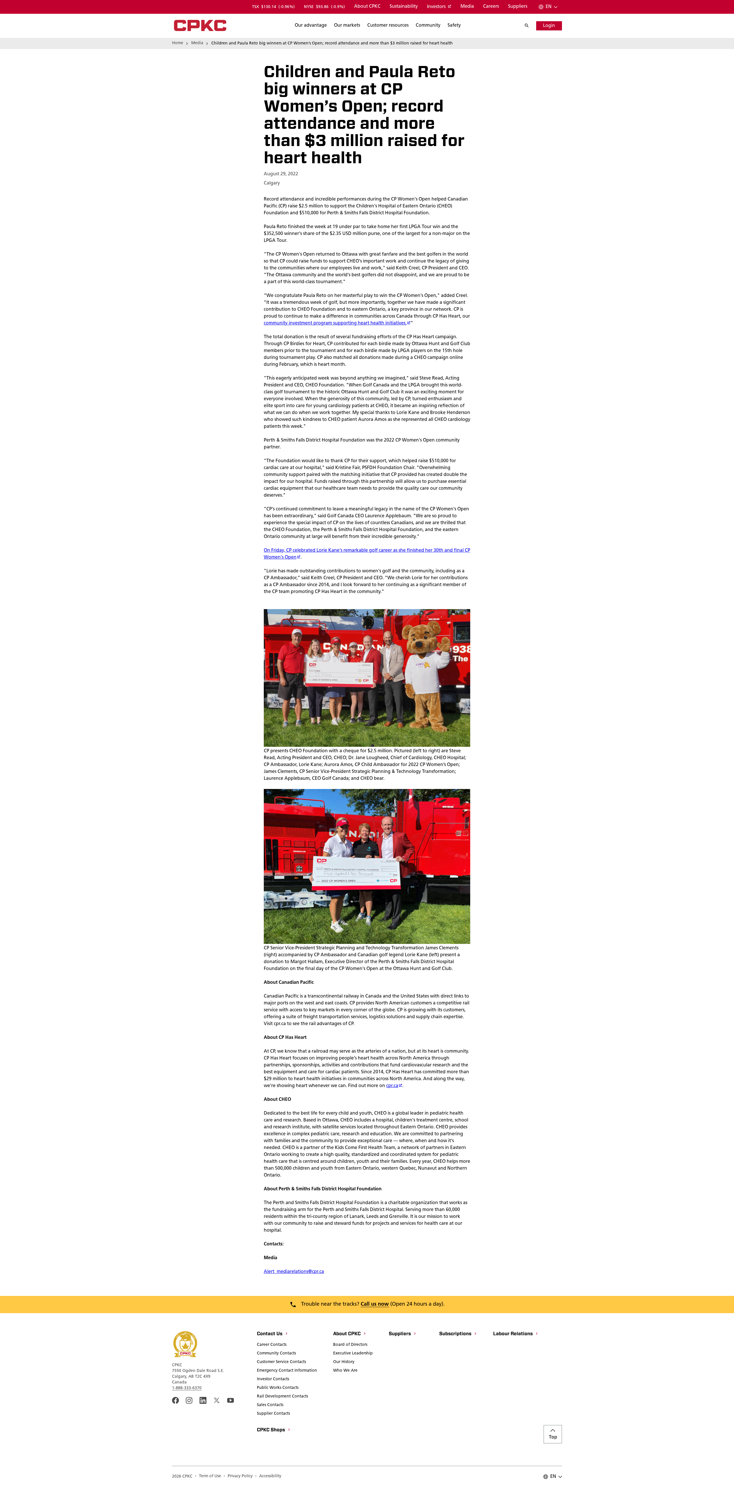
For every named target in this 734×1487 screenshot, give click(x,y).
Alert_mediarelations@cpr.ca (294, 1272)
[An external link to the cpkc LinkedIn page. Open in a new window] (203, 1400)
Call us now (375, 1304)
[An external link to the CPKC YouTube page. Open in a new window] (230, 1400)
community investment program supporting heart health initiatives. (335, 323)
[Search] (529, 26)
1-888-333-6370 (187, 1388)
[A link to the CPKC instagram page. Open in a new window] (189, 1400)
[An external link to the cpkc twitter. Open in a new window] (216, 1400)
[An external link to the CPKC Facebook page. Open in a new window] (175, 1400)
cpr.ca (392, 1086)
